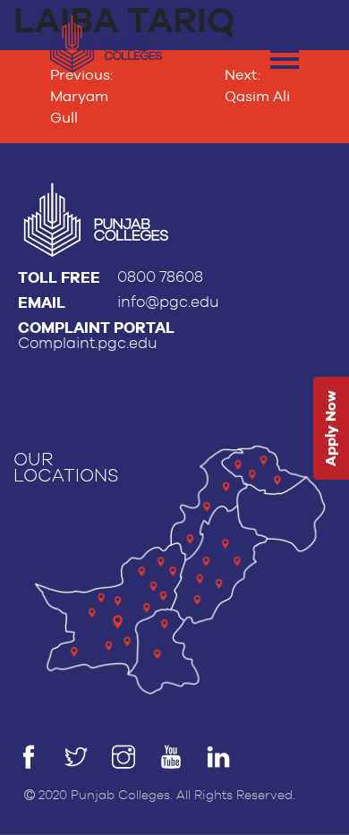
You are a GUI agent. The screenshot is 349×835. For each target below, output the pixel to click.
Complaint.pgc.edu (87, 343)
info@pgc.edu (168, 302)
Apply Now (330, 428)
